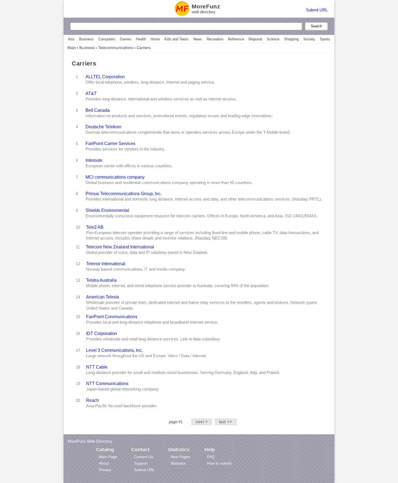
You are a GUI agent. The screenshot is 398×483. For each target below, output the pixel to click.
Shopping (291, 39)
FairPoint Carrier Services (110, 143)
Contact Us (143, 457)
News (197, 39)
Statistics (178, 463)
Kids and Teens (176, 39)
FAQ (211, 457)
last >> (225, 422)
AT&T (91, 93)
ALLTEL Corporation (105, 76)
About (104, 463)
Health (141, 39)
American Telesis (102, 296)
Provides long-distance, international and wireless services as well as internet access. (161, 99)
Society (309, 39)
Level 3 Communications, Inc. (114, 350)
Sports (325, 39)
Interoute (94, 160)
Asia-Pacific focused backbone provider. (121, 406)
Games (125, 39)
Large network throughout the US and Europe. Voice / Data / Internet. (146, 356)
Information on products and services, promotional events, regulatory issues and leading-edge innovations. (179, 116)
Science (273, 39)
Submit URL (317, 10)
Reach (92, 400)
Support (141, 463)
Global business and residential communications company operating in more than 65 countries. (169, 182)
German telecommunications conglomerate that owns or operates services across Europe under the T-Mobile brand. (188, 132)
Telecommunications (115, 47)
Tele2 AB (94, 227)
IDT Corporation (101, 333)
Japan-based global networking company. (122, 389)
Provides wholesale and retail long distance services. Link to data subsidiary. (153, 339)
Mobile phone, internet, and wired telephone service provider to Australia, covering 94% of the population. (177, 286)
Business (86, 39)
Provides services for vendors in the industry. (125, 149)
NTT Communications (107, 383)
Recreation (215, 39)
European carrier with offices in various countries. (129, 166)
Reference (236, 39)
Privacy (105, 470)
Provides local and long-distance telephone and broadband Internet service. (152, 322)
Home (155, 39)
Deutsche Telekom (103, 126)
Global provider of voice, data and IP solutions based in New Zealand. (147, 252)
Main (71, 47)
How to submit (219, 463)
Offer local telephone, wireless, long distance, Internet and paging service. (150, 82)
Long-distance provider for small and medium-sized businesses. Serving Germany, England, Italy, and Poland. (183, 372)
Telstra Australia (101, 280)
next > (202, 422)
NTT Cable (96, 366)
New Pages (180, 457)
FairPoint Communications (111, 316)
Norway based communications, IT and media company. (136, 269)
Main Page (108, 457)
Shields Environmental (107, 210)
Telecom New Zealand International (120, 246)
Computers (106, 39)
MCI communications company (115, 177)
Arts (71, 39)
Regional (255, 39)
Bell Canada (98, 110)
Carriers (144, 47)
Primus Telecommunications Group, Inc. (124, 193)
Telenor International (105, 263)
